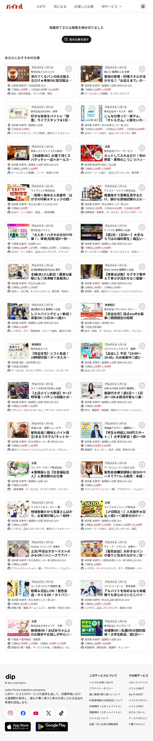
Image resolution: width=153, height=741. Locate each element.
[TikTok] (61, 713)
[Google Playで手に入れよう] (52, 726)
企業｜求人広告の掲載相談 (103, 724)
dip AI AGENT (136, 694)
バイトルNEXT (136, 688)
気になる (60, 6)
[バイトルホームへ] (14, 6)
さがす (41, 6)
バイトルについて (98, 718)
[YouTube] (35, 713)
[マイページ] (143, 6)
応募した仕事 (84, 6)
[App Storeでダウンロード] (18, 726)
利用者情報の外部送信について (106, 700)
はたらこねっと (137, 712)
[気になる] (68, 69)
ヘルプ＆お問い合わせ (101, 682)
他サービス (110, 6)
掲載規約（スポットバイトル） (106, 712)
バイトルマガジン (138, 700)
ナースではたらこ (138, 718)
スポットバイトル (138, 682)
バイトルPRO (136, 706)
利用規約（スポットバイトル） (106, 706)
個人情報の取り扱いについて (104, 694)
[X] (48, 713)
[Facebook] (23, 713)
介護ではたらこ (137, 724)
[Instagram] (10, 713)
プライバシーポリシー (101, 688)
